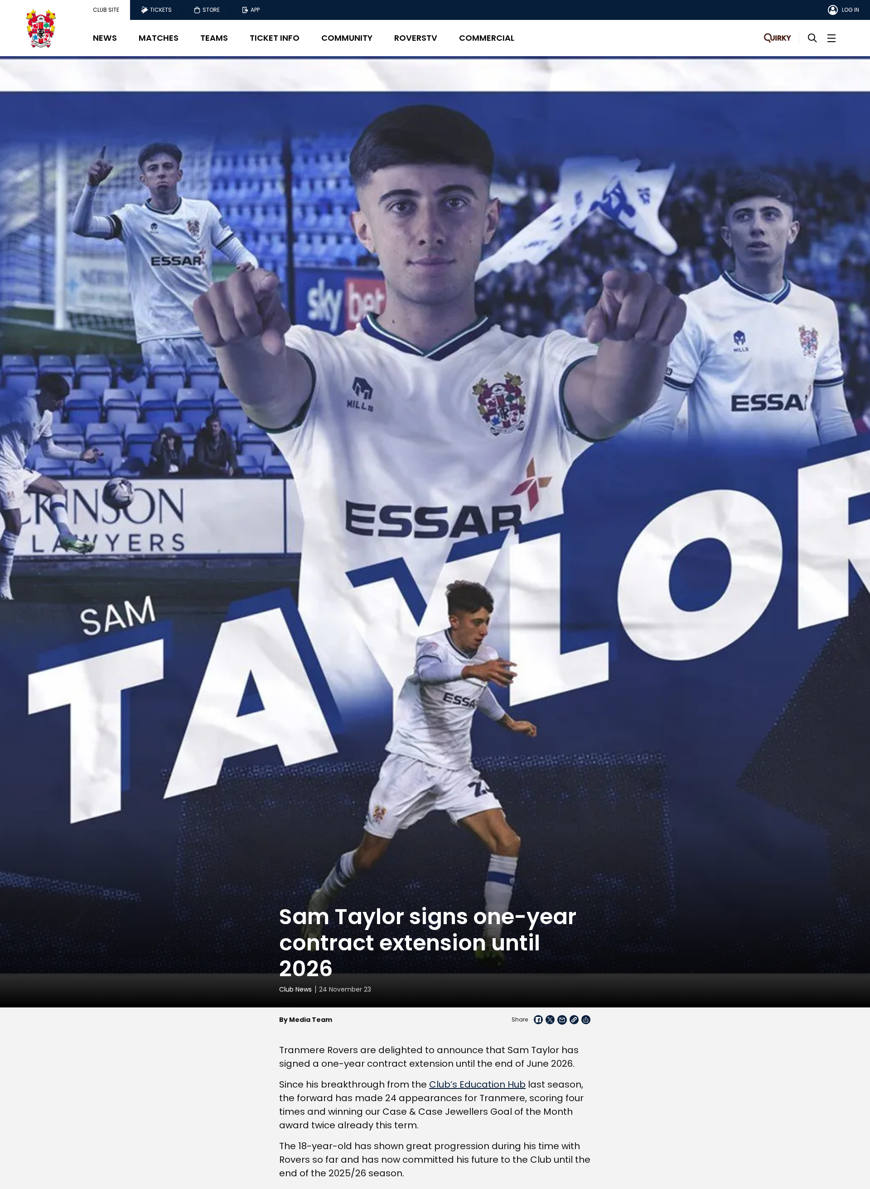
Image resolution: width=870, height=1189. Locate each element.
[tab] (106, 10)
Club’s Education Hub (477, 1084)
